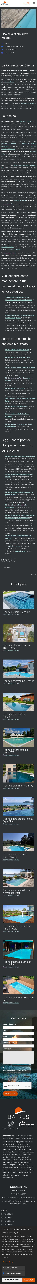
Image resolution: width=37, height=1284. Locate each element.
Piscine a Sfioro (7, 1214)
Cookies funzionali (11, 1268)
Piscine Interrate (7, 1225)
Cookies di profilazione (12, 1273)
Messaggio (7, 1049)
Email (5, 1036)
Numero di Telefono (10, 1043)
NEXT (31, 574)
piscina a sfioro (7, 82)
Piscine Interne (6, 1217)
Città (4, 1030)
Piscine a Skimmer (8, 1221)
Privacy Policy (8, 1262)
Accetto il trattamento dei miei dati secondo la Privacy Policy (15, 1071)
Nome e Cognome (9, 1024)
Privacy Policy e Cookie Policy (18, 1076)
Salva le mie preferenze (12, 1280)
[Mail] (27, 4)
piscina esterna (25, 121)
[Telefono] (24, 4)
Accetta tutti (28, 1280)
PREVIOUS (7, 567)
